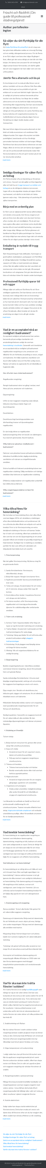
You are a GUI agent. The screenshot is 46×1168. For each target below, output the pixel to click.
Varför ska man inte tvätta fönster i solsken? (19, 984)
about (23, 7)
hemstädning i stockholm (12, 345)
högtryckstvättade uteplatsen (19, 810)
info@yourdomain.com (30, 2)
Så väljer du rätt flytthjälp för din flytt (17, 1134)
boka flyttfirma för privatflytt (17, 47)
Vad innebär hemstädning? (19, 832)
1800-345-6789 (12, 2)
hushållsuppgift (32, 989)
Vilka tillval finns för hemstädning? (15, 510)
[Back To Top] (40, 1162)
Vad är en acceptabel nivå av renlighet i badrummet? (20, 331)
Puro (32, 1165)
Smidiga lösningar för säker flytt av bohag (18, 1137)
